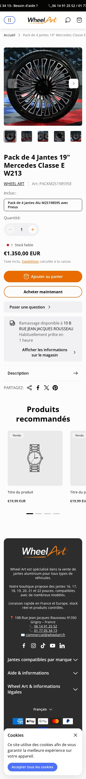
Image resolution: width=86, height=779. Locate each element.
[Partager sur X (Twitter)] (46, 388)
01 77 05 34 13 (45, 630)
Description (18, 373)
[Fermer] (75, 735)
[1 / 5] (10, 136)
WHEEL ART (14, 183)
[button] (29, 513)
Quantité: (12, 217)
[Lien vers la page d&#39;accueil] (43, 553)
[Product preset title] (35, 458)
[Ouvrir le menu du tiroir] (9, 20)
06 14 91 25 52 (45, 626)
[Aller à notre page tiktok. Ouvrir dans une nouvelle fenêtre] (43, 645)
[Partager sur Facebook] (38, 388)
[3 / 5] (43, 136)
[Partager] (29, 388)
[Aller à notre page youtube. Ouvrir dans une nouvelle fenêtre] (52, 645)
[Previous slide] (12, 83)
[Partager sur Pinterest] (55, 388)
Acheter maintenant (43, 291)
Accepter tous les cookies (32, 767)
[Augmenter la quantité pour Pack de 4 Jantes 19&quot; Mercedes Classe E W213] (32, 229)
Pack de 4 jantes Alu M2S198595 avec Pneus (38, 204)
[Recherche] (68, 20)
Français (40, 709)
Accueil (9, 35)
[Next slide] (73, 83)
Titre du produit (20, 492)
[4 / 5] (59, 136)
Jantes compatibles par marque (40, 659)
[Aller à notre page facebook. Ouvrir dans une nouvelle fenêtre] (24, 645)
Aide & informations (28, 673)
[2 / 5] (26, 136)
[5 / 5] (76, 136)
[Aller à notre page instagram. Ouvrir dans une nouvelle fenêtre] (33, 645)
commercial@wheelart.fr (45, 635)
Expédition (30, 261)
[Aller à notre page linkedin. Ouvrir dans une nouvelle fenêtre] (62, 645)
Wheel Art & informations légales (34, 689)
